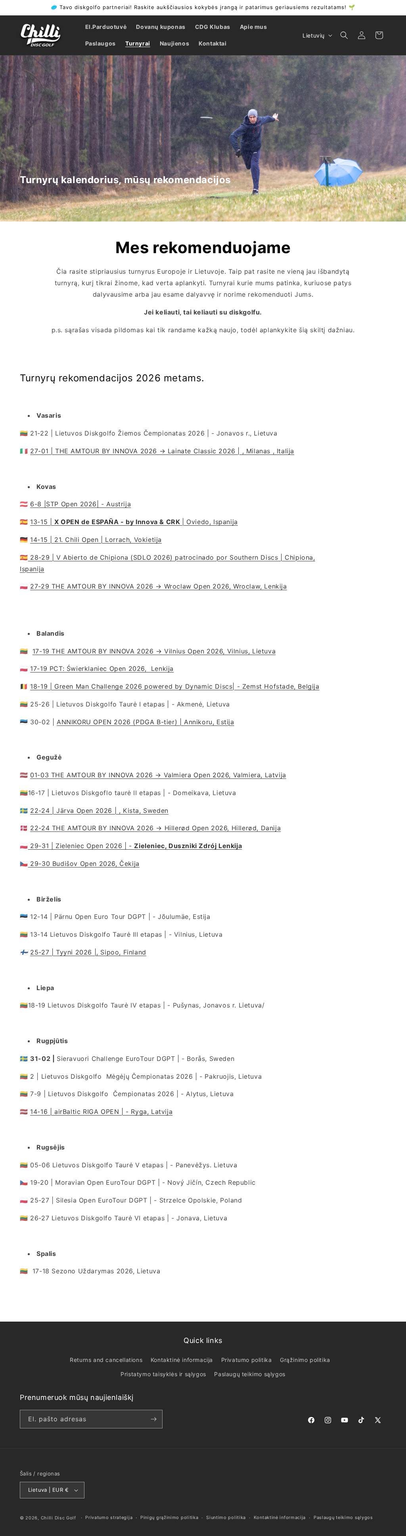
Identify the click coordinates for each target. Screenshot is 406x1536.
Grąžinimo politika (305, 1359)
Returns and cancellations (106, 1359)
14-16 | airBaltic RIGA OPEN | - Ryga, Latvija (101, 1112)
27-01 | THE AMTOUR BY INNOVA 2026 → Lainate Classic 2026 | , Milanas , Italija (162, 451)
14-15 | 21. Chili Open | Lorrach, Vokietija (96, 540)
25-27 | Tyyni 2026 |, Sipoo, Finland (88, 952)
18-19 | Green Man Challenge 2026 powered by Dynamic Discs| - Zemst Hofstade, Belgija (174, 686)
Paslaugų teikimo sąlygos (249, 1374)
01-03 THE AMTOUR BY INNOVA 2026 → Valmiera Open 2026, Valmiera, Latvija (158, 775)
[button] (344, 35)
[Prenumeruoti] (153, 1419)
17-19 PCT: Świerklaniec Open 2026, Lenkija (102, 668)
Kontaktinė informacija (182, 1359)
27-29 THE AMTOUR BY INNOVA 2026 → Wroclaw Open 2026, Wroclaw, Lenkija (158, 586)
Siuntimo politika (226, 1517)
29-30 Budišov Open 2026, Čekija (84, 863)
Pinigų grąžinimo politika (169, 1517)
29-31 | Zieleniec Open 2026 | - (135, 846)
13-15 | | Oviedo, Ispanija (134, 522)
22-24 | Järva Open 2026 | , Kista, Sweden (99, 810)
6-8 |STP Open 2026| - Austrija (80, 504)
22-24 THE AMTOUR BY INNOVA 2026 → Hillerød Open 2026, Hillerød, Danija (155, 828)
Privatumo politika (246, 1359)
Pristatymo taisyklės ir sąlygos (163, 1374)
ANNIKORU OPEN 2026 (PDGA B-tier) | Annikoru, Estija (145, 722)
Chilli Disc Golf (58, 1518)
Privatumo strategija (108, 1517)
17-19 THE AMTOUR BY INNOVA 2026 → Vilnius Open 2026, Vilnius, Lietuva (154, 651)
